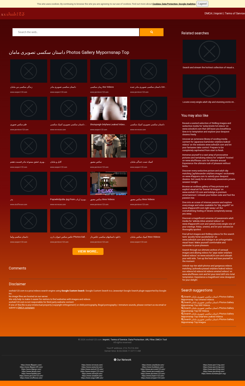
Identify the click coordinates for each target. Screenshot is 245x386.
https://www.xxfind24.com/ (92, 373)
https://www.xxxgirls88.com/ (92, 378)
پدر (11, 199)
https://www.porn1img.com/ (214, 365)
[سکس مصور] (108, 156)
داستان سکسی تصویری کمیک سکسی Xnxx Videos (73, 124)
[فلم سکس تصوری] (28, 119)
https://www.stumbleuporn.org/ (214, 373)
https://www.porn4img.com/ (213, 371)
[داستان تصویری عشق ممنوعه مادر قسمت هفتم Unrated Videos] (28, 156)
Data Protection (136, 339)
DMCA (208, 13)
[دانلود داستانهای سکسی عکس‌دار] (108, 231)
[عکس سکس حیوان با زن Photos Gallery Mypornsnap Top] (68, 231)
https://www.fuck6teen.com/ (153, 367)
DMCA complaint (26, 307)
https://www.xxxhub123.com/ (92, 369)
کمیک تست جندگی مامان (141, 161)
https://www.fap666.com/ (31, 373)
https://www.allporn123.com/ (153, 376)
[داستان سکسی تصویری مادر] (68, 82)
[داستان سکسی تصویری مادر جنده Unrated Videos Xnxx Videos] (148, 82)
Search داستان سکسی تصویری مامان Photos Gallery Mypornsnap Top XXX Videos (207, 304)
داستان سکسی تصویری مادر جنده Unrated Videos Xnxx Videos (160, 87)
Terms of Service (235, 13)
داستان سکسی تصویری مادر (63, 87)
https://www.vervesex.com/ (92, 365)
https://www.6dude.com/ (31, 371)
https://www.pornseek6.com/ (153, 371)
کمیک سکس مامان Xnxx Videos (145, 236)
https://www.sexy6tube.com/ (153, 365)
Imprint (218, 13)
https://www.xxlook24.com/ (92, 376)
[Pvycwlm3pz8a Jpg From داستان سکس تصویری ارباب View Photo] (68, 194)
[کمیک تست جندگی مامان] (148, 156)
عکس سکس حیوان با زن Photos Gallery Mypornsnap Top (77, 236)
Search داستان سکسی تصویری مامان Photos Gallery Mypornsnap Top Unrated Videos (207, 298)
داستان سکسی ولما (19, 236)
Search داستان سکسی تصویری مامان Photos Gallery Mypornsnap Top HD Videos (207, 309)
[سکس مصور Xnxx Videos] (108, 194)
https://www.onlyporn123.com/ (153, 378)
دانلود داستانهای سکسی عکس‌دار (105, 236)
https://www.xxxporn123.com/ (92, 371)
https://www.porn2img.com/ (214, 367)
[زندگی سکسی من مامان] (28, 82)
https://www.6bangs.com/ (31, 369)
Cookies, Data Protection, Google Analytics (174, 4)
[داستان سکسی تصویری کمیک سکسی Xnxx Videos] (68, 119)
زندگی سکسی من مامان (21, 87)
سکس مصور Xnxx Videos (102, 199)
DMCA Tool (161, 339)
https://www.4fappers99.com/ (31, 367)
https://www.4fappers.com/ (31, 365)
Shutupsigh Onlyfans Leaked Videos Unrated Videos (116, 124)
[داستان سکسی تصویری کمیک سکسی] (148, 119)
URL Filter (149, 339)
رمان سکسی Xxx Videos (102, 87)
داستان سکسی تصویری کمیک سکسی (147, 124)
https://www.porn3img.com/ (214, 369)
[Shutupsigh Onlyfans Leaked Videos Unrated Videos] (108, 119)
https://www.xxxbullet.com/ (92, 367)
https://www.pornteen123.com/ (153, 373)
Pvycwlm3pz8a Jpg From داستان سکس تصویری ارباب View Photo (81, 199)
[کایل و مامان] (68, 156)
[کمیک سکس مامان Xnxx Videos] (148, 231)
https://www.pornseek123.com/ (153, 369)
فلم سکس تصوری (18, 124)
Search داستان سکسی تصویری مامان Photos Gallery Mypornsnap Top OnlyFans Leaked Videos (207, 315)
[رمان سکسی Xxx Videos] (108, 82)
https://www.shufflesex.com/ (31, 378)
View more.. (88, 251)
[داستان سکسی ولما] (28, 231)
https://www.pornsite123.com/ (31, 376)
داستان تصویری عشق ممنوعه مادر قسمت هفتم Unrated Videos (40, 161)
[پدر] (28, 194)
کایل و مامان (56, 161)
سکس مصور (96, 161)
